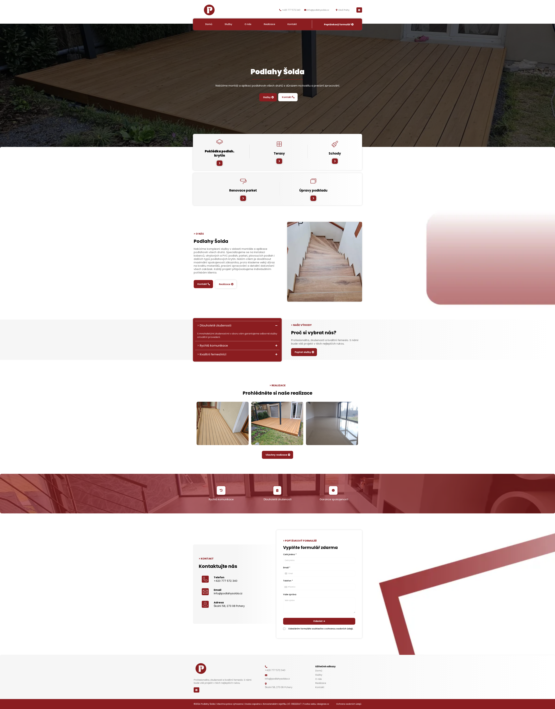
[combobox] (286, 587)
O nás (248, 24)
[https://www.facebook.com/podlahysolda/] (359, 10)
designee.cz (323, 703)
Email (286, 567)
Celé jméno (290, 554)
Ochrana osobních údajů (348, 703)
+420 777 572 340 (291, 10)
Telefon (288, 580)
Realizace (269, 24)
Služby (228, 24)
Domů (208, 24)
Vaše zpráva (289, 594)
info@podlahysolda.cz (318, 10)
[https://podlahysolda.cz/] (209, 10)
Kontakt (292, 24)
